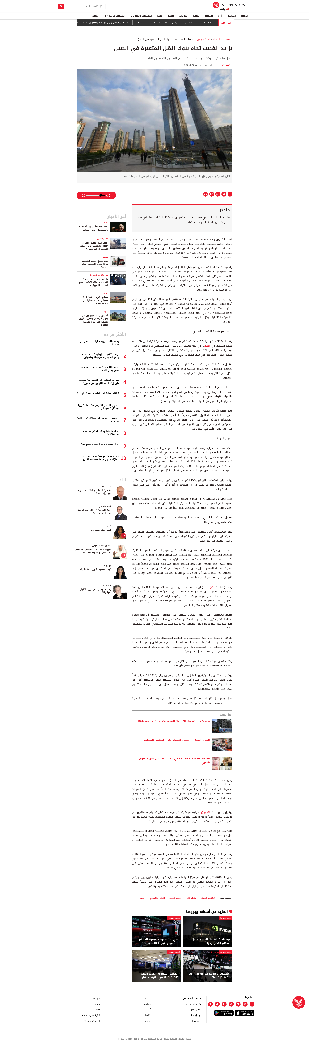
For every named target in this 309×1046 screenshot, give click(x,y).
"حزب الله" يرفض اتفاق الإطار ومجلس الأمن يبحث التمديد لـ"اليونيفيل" (94, 246)
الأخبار (244, 16)
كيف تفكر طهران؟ (101, 530)
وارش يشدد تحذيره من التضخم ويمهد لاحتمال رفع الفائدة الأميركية (93, 282)
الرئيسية (227, 39)
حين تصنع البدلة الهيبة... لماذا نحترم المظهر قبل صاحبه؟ (94, 264)
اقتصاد (209, 16)
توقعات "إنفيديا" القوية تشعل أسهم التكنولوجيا (211, 941)
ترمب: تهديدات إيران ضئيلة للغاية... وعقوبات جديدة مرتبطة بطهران (99, 356)
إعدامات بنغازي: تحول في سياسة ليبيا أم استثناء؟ (98, 432)
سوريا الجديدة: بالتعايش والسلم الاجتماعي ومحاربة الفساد (93, 551)
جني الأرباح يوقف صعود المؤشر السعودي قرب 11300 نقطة (158, 941)
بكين (212, 587)
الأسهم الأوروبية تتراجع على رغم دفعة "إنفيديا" (209, 975)
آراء (220, 16)
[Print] (205, 194)
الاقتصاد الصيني (207, 898)
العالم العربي (102, 238)
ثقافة (196, 16)
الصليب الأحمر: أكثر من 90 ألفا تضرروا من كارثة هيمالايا (98, 407)
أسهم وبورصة (202, 39)
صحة (159, 16)
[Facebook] (252, 1004)
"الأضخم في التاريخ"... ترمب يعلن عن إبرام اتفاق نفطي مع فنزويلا (186, 23)
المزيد (95, 16)
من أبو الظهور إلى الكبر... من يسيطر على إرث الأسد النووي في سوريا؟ (98, 381)
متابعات (105, 311)
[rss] (210, 1004)
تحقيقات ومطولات (141, 16)
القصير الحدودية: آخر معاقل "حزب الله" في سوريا (98, 420)
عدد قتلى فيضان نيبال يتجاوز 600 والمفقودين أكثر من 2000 (124, 23)
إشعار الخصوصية (193, 1004)
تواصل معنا (195, 1015)
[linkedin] (224, 1004)
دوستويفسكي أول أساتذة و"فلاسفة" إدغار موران (93, 228)
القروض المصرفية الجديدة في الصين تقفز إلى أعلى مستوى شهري (174, 761)
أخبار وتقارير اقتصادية (99, 275)
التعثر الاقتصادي (157, 898)
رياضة (170, 16)
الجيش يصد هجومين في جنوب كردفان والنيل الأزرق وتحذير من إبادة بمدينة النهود (93, 320)
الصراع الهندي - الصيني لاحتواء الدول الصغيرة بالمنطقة (177, 740)
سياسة (231, 16)
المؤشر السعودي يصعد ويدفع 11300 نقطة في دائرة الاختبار (159, 975)
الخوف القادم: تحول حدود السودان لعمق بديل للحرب (100, 369)
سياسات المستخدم (192, 998)
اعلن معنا (196, 1021)
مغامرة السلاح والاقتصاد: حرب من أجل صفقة (94, 492)
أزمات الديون (175, 898)
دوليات (105, 293)
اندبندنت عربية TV (115, 16)
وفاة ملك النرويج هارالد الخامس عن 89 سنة (99, 343)
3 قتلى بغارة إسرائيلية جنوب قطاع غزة (98, 393)
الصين (207, 345)
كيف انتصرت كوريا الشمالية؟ (95, 569)
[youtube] (231, 1004)
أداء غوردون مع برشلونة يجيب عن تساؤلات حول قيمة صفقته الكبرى (100, 458)
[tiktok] (217, 1004)
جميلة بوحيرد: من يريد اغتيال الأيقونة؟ (95, 591)
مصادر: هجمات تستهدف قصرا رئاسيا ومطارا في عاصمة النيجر (95, 300)
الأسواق (206, 812)
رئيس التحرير (195, 1010)
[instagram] (238, 1004)
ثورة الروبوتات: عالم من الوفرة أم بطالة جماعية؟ (94, 512)
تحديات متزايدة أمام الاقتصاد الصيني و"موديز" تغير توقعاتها (174, 721)
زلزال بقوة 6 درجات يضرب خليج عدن (100, 444)
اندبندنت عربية (223, 64)
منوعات (183, 16)
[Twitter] (245, 1004)
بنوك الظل (191, 898)
